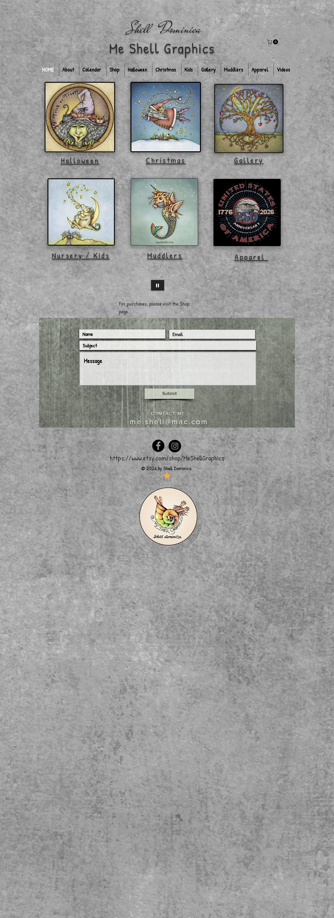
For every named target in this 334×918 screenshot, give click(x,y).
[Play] (157, 285)
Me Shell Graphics (162, 48)
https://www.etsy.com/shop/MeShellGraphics (167, 458)
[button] (273, 41)
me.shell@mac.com (169, 422)
